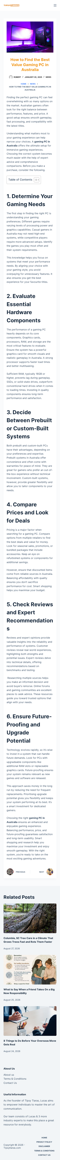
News (48, 77)
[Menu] (55, 5)
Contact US (44, 1155)
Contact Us (10, 1082)
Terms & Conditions (15, 1078)
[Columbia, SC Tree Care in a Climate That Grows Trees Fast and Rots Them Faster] (30, 918)
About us (9, 1074)
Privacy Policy (44, 1142)
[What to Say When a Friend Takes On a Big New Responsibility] (30, 969)
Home (44, 1137)
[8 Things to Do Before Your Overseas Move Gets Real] (30, 1021)
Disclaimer (44, 1146)
